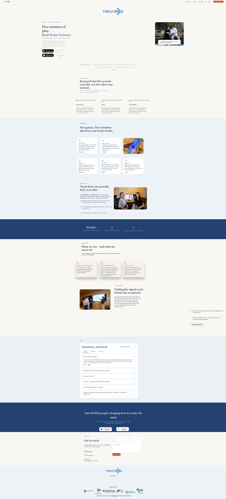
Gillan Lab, (115, 495)
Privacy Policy (113, 475)
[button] (84, 365)
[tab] (85, 351)
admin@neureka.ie (88, 451)
